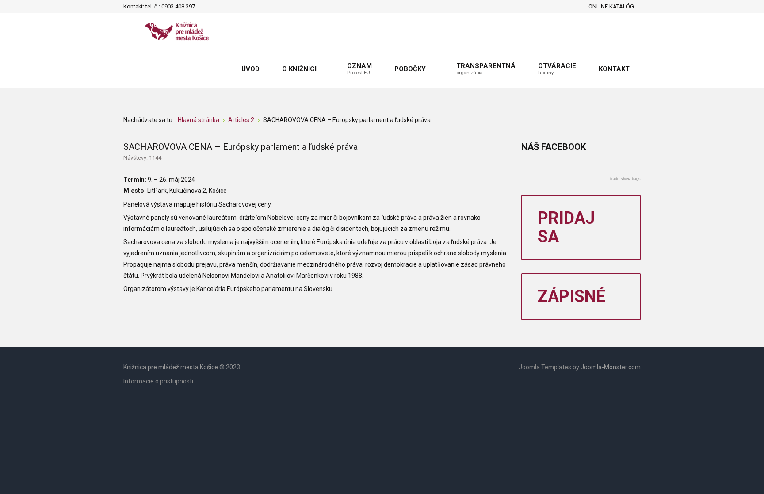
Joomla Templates (545, 367)
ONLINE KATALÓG (611, 6)
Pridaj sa (566, 227)
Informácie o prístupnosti (158, 381)
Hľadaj (204, 6)
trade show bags (625, 178)
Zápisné (571, 296)
